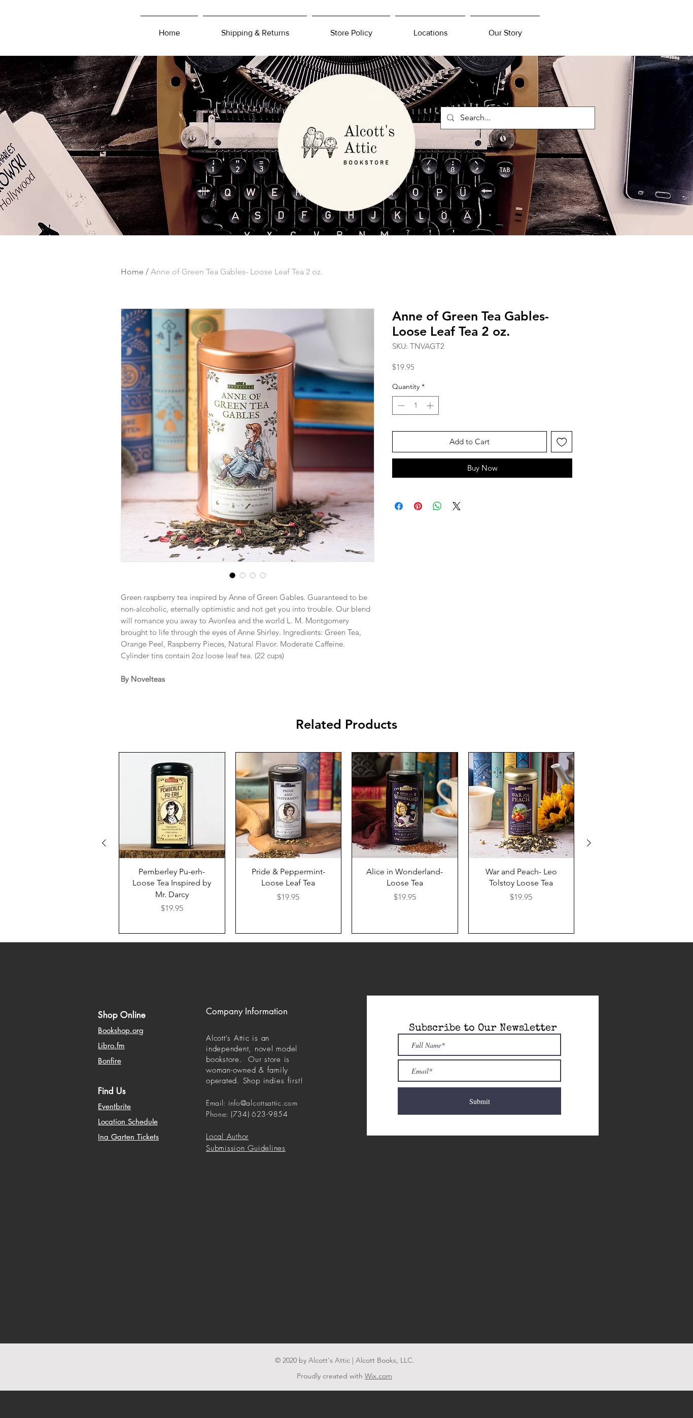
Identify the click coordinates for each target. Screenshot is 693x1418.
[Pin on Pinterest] (418, 506)
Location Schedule (128, 1121)
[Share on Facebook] (399, 506)
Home (132, 271)
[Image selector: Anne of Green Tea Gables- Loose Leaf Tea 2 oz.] (232, 575)
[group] (346, 843)
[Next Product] (589, 843)
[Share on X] (457, 506)
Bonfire (109, 1061)
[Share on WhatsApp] (437, 506)
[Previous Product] (104, 843)
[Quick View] (172, 805)
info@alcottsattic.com (263, 1103)
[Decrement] (400, 405)
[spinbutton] (415, 405)
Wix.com (378, 1375)
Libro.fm (111, 1045)
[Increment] (431, 405)
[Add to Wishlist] (562, 442)
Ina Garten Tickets (128, 1137)
